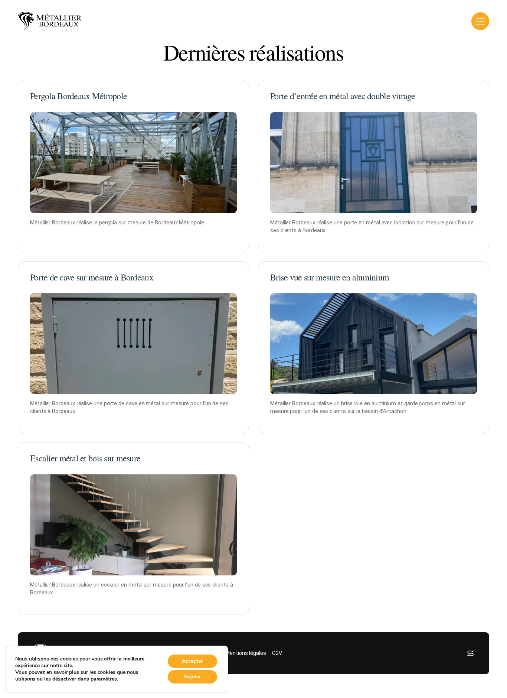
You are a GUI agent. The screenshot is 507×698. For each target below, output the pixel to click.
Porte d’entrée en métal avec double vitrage (342, 96)
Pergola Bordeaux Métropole (78, 96)
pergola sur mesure (122, 222)
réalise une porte (96, 403)
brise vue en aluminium (368, 403)
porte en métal (362, 222)
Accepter (192, 661)
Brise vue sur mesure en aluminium (329, 277)
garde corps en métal (430, 403)
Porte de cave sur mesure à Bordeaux (91, 277)
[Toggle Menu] (480, 21)
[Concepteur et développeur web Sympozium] (470, 653)
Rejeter (192, 676)
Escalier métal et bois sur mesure (85, 458)
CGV (277, 653)
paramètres (104, 679)
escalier (110, 584)
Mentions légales (245, 653)
